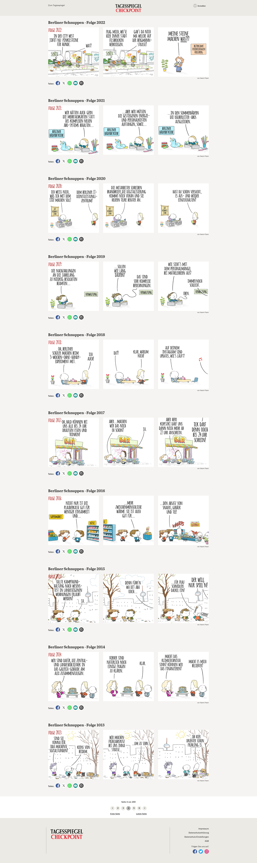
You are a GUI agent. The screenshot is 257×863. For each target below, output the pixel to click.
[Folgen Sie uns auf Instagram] (207, 851)
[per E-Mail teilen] (75, 83)
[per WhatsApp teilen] (69, 83)
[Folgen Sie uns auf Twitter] (201, 851)
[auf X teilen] (64, 83)
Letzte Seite (141, 814)
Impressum (204, 829)
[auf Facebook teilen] (58, 83)
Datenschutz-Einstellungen (196, 837)
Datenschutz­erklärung (199, 833)
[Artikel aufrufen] (81, 83)
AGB (207, 841)
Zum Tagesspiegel (56, 5)
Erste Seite (115, 814)
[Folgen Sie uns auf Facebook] (195, 851)
